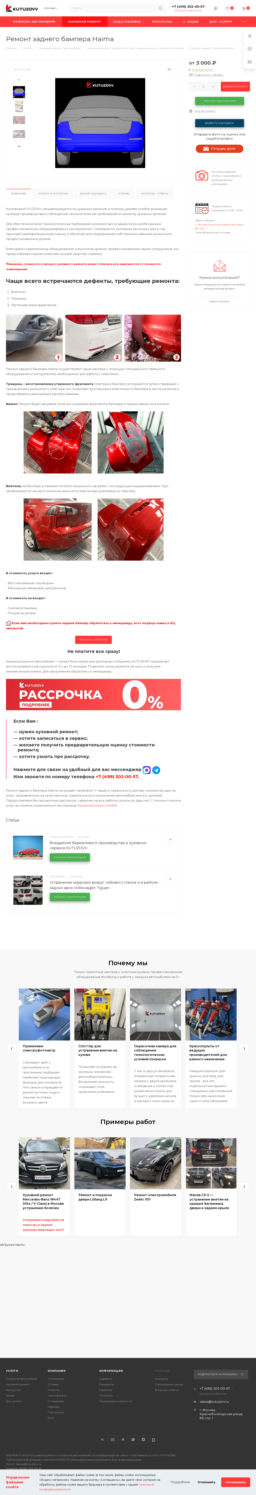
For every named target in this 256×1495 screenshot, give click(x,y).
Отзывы (123, 193)
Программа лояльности (115, 1401)
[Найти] (160, 8)
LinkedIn (153, 1439)
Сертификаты (57, 1395)
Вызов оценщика (93, 193)
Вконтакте (102, 1439)
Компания (57, 1370)
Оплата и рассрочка (53, 193)
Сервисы (105, 1378)
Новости (54, 1390)
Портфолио (56, 1412)
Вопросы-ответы (166, 1390)
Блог (51, 1417)
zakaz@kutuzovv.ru (214, 1401)
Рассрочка (13, 1390)
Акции (10, 1395)
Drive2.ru (112, 1439)
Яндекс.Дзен (143, 1439)
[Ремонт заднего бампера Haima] (100, 123)
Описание (18, 193)
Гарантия (105, 1390)
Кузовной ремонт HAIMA (97, 805)
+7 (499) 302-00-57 (188, 7)
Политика (106, 1395)
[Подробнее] (170, 839)
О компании (56, 1378)
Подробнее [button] (180, 1482)
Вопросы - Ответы (154, 193)
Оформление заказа (169, 1384)
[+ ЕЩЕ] (243, 21)
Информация (111, 1370)
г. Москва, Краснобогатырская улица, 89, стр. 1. (221, 1414)
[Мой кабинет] (215, 8)
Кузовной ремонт (18, 1384)
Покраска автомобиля (21, 1378)
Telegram (123, 1439)
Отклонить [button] (206, 1482)
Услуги (12, 1370)
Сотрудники (56, 1401)
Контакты (161, 1378)
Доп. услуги (13, 1401)
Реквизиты (106, 1384)
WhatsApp (133, 1439)
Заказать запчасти (94, 639)
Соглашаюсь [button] (236, 1482)
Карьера (54, 1406)
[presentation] (19, 80)
